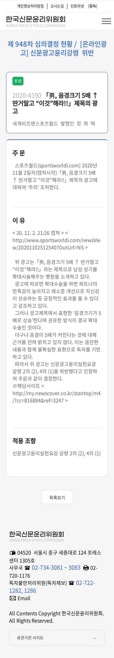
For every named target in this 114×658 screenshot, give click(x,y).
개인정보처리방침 (30, 6)
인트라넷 (77, 6)
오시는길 (57, 6)
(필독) (92, 6)
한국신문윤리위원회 (35, 20)
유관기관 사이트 (30, 637)
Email (24, 598)
